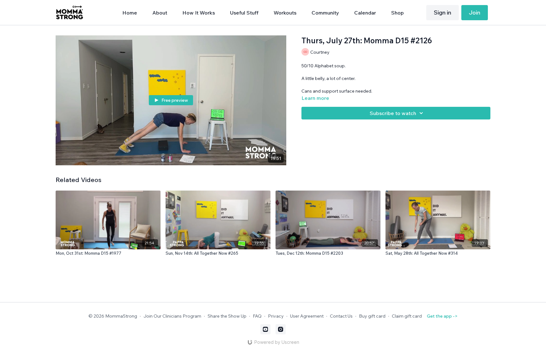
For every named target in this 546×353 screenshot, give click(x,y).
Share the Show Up (227, 316)
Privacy (276, 316)
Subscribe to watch (393, 113)
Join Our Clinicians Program (172, 316)
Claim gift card (407, 316)
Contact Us (341, 316)
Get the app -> (442, 316)
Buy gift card (372, 316)
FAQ (257, 316)
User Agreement (307, 316)
